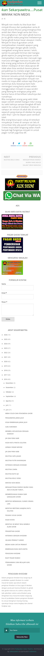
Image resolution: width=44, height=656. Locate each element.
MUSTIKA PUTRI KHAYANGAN (15, 460)
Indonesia (32, 651)
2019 (6, 366)
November (10, 387)
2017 (6, 375)
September (10, 396)
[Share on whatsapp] (30, 143)
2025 (6, 339)
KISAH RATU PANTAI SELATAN (15, 443)
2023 (6, 348)
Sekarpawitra (14, 651)
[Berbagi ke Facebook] (13, 143)
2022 (6, 353)
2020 (6, 361)
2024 (6, 344)
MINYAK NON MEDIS (12, 483)
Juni (7, 410)
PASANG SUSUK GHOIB (13, 515)
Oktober (9, 392)
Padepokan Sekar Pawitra (24, 649)
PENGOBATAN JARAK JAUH (14, 418)
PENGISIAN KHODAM (12, 553)
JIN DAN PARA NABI (12, 438)
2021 (6, 357)
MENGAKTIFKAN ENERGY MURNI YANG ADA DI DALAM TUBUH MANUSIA (32, 162)
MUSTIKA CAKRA (11, 469)
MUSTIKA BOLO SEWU (11, 160)
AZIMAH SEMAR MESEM (13, 447)
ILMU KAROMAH (11, 427)
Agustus (9, 401)
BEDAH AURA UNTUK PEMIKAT (16, 545)
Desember (10, 383)
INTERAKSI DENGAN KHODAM (16, 465)
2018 (6, 370)
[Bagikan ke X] (19, 143)
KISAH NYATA (10, 520)
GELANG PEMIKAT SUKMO (14, 540)
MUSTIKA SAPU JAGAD (13, 456)
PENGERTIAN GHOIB (12, 531)
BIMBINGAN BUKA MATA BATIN (16, 549)
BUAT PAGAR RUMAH (12, 558)
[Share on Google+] (25, 143)
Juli (7, 405)
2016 (6, 379)
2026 (6, 335)
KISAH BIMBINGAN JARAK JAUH (16, 422)
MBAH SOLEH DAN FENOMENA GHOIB (18, 413)
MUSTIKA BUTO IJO (12, 474)
